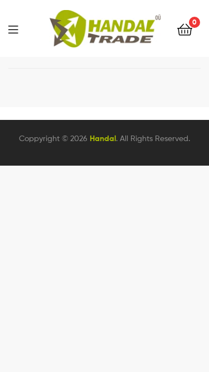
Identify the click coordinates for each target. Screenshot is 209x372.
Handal (103, 138)
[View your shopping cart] (184, 29)
